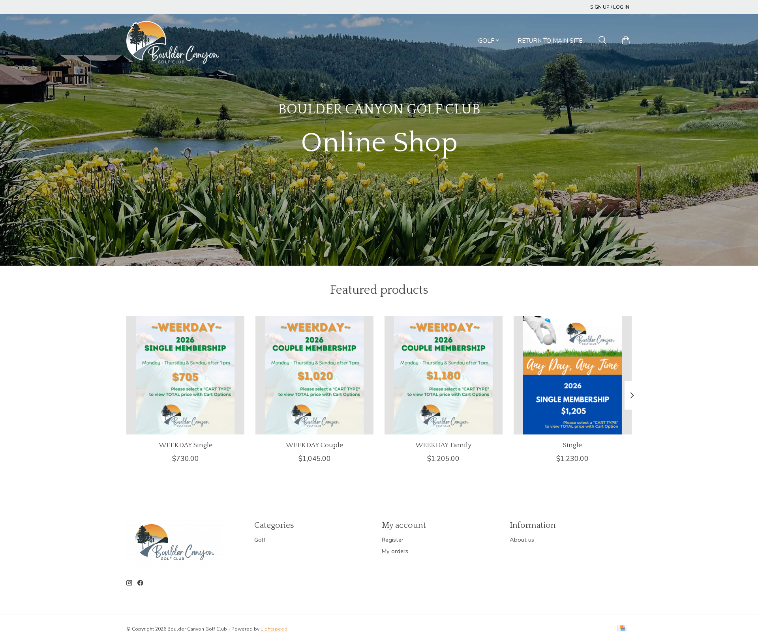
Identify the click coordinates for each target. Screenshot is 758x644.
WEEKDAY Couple (314, 445)
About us (522, 540)
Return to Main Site (550, 40)
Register (392, 540)
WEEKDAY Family (443, 445)
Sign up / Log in (609, 7)
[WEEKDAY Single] (185, 375)
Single (572, 445)
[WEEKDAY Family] (444, 375)
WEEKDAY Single (185, 445)
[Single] (573, 375)
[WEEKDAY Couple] (314, 375)
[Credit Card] (622, 629)
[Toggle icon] (602, 40)
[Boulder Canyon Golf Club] (172, 40)
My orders (395, 551)
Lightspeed (274, 629)
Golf (259, 540)
